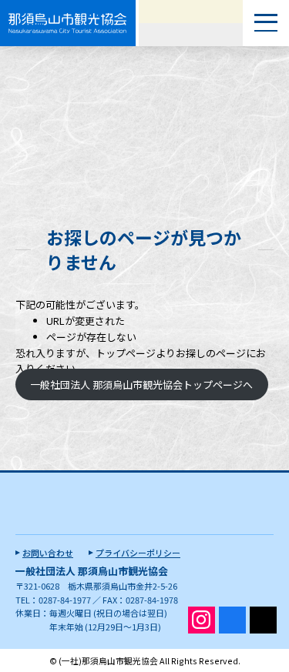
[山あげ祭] (191, 11)
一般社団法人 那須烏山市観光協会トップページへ (141, 384)
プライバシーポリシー (138, 553)
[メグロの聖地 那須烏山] (191, 34)
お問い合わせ (47, 553)
